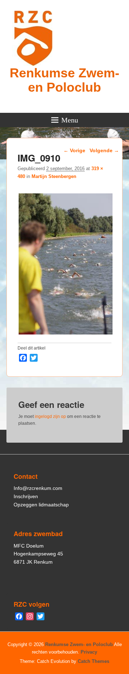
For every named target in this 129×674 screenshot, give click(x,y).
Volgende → (104, 150)
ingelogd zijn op (50, 416)
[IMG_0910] (65, 334)
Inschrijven (26, 496)
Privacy (89, 652)
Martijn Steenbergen (54, 176)
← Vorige (74, 150)
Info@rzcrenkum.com (38, 488)
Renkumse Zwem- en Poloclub (64, 80)
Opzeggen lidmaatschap (41, 504)
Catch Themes (93, 661)
